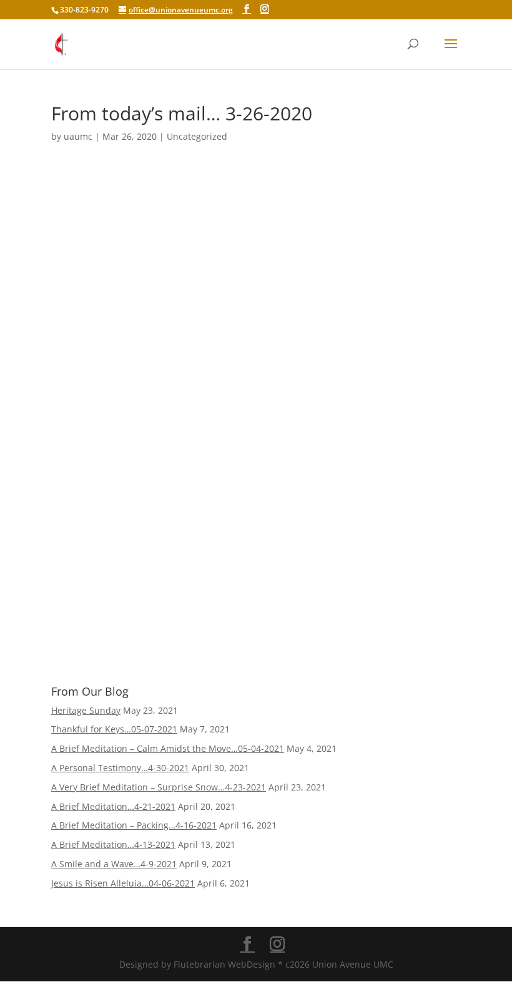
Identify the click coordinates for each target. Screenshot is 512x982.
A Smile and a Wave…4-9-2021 (114, 864)
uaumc (78, 136)
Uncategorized (197, 136)
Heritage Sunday (86, 710)
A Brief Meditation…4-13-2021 (113, 844)
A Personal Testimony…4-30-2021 (120, 768)
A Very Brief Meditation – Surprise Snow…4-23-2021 (158, 787)
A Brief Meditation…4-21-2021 (113, 806)
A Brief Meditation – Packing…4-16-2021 (134, 825)
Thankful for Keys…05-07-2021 (114, 729)
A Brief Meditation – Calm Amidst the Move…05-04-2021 (167, 748)
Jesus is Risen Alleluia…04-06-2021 (123, 883)
